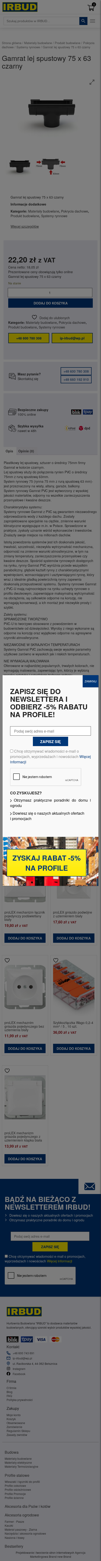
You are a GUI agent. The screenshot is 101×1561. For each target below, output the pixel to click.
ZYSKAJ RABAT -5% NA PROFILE (46, 863)
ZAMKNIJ (91, 681)
